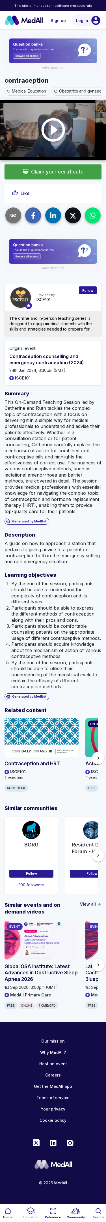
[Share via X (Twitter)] (73, 215)
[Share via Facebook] (33, 215)
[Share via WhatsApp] (93, 215)
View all (90, 904)
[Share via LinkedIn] (53, 215)
